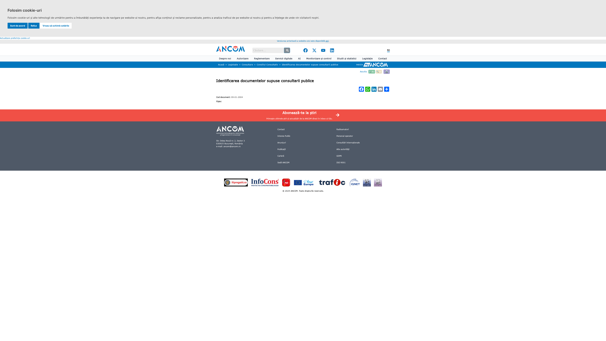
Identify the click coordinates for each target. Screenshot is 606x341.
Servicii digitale (283, 58)
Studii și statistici (346, 58)
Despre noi (225, 58)
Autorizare (242, 58)
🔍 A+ (372, 71)
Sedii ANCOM (283, 162)
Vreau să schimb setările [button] (56, 25)
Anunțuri (281, 142)
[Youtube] (323, 50)
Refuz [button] (34, 25)
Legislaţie (367, 58)
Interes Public (283, 136)
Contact (382, 58)
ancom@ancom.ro (232, 146)
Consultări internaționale (348, 142)
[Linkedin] (332, 50)
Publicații (281, 149)
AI (299, 58)
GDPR (339, 156)
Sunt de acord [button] (17, 25)
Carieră (280, 156)
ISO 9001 (341, 162)
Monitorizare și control (318, 58)
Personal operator (344, 136)
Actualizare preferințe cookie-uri (15, 38)
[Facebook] (305, 50)
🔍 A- (378, 71)
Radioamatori (342, 129)
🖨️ (386, 71)
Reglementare (262, 58)
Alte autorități (342, 149)
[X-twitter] (314, 50)
